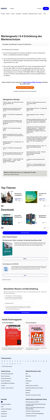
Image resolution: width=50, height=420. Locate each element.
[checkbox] (4, 306)
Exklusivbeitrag (18, 199)
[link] (3, 13)
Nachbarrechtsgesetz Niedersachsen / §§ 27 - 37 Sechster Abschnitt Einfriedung (13, 153)
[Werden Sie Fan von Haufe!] (2, 402)
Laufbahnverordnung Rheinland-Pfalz (36, 159)
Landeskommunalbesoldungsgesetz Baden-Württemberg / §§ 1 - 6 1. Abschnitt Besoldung (12, 122)
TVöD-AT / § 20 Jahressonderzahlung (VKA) (12, 128)
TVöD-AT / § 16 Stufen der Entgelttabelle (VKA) (13, 115)
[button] (46, 8)
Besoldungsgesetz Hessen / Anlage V (35, 114)
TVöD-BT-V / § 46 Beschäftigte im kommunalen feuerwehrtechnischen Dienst (36, 165)
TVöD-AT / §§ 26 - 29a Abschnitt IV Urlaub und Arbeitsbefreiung (13, 103)
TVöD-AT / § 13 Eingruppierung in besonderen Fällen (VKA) (36, 103)
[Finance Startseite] (4, 8)
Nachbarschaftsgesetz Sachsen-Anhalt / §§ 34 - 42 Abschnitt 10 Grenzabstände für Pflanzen (13, 136)
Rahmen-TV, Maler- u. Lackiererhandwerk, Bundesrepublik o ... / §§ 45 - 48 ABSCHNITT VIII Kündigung (13, 160)
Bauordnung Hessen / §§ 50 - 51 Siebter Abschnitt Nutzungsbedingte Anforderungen (36, 153)
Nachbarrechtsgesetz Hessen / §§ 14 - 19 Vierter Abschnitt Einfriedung (36, 146)
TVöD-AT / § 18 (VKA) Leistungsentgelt (12, 148)
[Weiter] (48, 206)
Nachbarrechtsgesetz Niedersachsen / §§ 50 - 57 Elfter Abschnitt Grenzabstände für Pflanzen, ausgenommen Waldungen (37, 121)
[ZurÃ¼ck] (45, 206)
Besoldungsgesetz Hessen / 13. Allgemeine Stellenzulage (37, 109)
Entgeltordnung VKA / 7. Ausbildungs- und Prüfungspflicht (13, 142)
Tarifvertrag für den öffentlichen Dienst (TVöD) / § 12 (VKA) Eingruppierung (12, 109)
